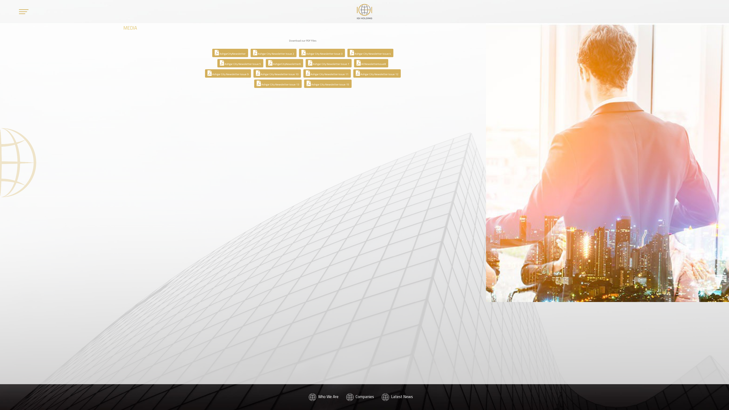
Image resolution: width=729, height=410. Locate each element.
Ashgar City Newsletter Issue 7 (330, 63)
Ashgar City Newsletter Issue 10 (279, 74)
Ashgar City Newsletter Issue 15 (330, 84)
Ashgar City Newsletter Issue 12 (379, 74)
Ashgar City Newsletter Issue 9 (230, 74)
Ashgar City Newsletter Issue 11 (329, 74)
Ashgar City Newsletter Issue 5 (242, 63)
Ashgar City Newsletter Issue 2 (275, 53)
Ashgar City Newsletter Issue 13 (280, 84)
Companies (364, 396)
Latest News (401, 396)
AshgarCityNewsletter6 (286, 63)
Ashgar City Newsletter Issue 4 (372, 53)
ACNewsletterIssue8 (373, 63)
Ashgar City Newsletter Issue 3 (324, 53)
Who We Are (327, 396)
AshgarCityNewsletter (232, 53)
